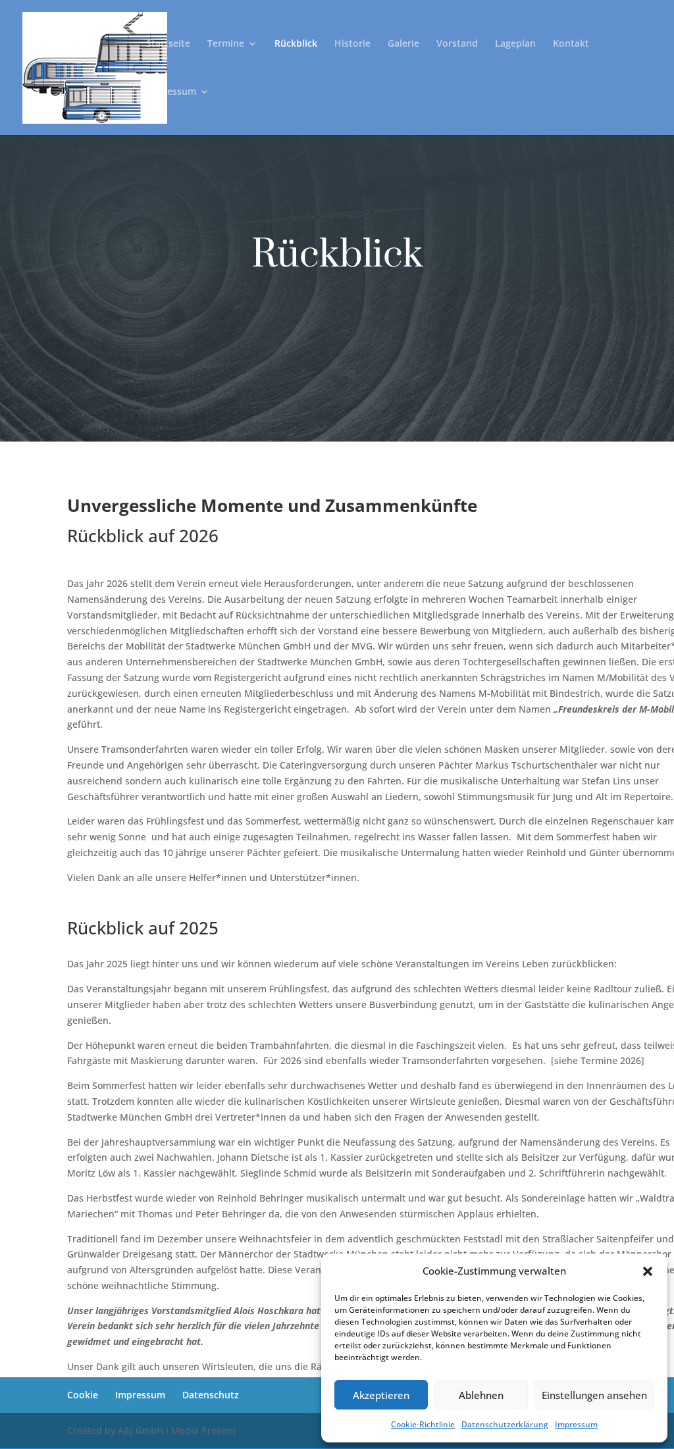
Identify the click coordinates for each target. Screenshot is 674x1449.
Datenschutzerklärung (504, 1424)
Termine (225, 44)
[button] (647, 1271)
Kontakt (571, 44)
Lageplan (515, 44)
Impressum (576, 1424)
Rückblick (295, 44)
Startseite (168, 44)
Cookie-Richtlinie (423, 1424)
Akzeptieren (381, 1395)
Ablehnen (481, 1395)
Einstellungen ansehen (594, 1395)
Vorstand (457, 44)
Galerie (403, 44)
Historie (352, 44)
